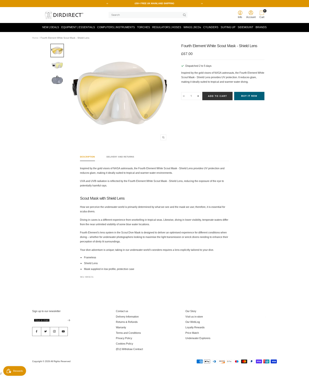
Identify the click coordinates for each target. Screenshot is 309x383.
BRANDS (261, 27)
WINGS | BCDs (192, 27)
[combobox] (147, 15)
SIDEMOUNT (245, 27)
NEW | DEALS (50, 27)
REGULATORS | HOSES (166, 27)
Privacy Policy (124, 338)
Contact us (122, 311)
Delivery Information (127, 316)
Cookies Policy (124, 343)
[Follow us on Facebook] (36, 331)
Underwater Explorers (197, 338)
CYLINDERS (210, 27)
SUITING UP (228, 27)
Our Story (190, 311)
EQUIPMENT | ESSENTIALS (78, 27)
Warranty (121, 327)
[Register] (69, 320)
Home (35, 38)
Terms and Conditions (128, 333)
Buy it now (249, 96)
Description (87, 157)
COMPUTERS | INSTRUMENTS (116, 27)
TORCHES (143, 27)
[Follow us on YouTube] (63, 331)
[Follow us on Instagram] (54, 331)
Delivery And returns (120, 157)
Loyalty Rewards (195, 327)
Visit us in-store (194, 316)
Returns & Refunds (127, 322)
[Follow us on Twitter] (45, 331)
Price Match (192, 333)
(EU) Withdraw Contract (129, 349)
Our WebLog (192, 322)
